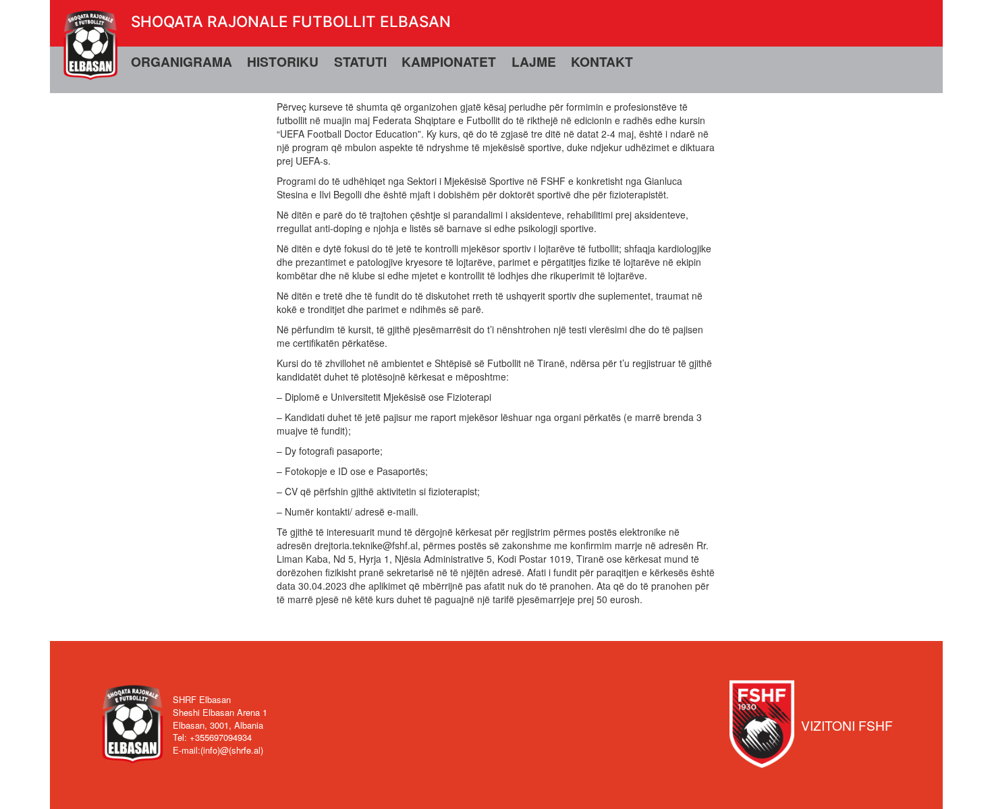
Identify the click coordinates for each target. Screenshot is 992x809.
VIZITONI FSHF (847, 725)
